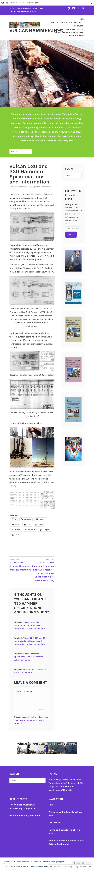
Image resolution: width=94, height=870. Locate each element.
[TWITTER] (78, 8)
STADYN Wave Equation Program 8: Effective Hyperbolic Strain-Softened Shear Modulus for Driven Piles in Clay (43, 570)
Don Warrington (27, 187)
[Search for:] (20, 151)
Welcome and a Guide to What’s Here (68, 22)
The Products (47, 187)
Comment (41, 709)
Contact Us (79, 26)
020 (51, 194)
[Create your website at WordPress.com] (47, 3)
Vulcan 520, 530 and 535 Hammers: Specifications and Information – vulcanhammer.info (30, 641)
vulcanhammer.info (36, 30)
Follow (71, 235)
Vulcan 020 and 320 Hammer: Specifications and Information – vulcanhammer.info (29, 625)
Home (82, 19)
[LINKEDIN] (73, 8)
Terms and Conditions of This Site (69, 29)
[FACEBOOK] (68, 8)
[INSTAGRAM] (83, 8)
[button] (31, 226)
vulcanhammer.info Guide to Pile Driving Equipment (70, 34)
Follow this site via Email (73, 195)
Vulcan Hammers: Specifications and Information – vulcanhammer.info (29, 656)
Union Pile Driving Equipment (25, 815)
